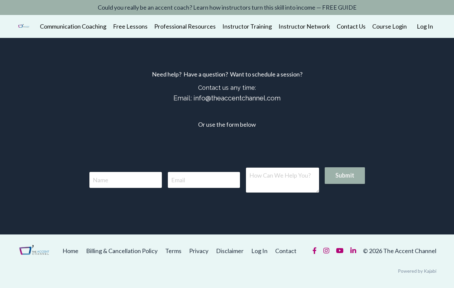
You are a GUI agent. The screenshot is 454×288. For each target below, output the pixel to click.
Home (70, 250)
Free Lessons (130, 26)
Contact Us (351, 26)
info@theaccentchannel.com (237, 98)
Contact (285, 250)
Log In (425, 26)
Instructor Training (247, 26)
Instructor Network (304, 26)
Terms (173, 250)
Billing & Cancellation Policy (122, 250)
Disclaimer (230, 250)
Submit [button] (345, 175)
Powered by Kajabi (417, 271)
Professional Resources (185, 26)
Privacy (198, 250)
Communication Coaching (73, 26)
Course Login (389, 26)
